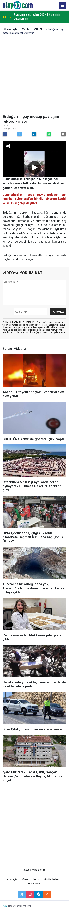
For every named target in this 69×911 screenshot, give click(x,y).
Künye (25, 879)
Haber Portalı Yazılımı (19, 906)
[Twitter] (19, 134)
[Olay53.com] (18, 5)
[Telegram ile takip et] (38, 894)
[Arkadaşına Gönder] (63, 134)
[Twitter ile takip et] (22, 894)
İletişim (36, 879)
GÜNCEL (39, 29)
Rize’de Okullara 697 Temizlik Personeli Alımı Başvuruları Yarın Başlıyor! (40, 16)
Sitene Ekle (34, 883)
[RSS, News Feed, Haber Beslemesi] (47, 894)
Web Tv (25, 29)
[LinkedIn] (34, 134)
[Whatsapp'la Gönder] (49, 134)
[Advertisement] (34, 74)
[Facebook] (5, 134)
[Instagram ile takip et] (30, 894)
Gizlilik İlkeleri (51, 879)
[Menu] (63, 5)
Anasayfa (12, 29)
